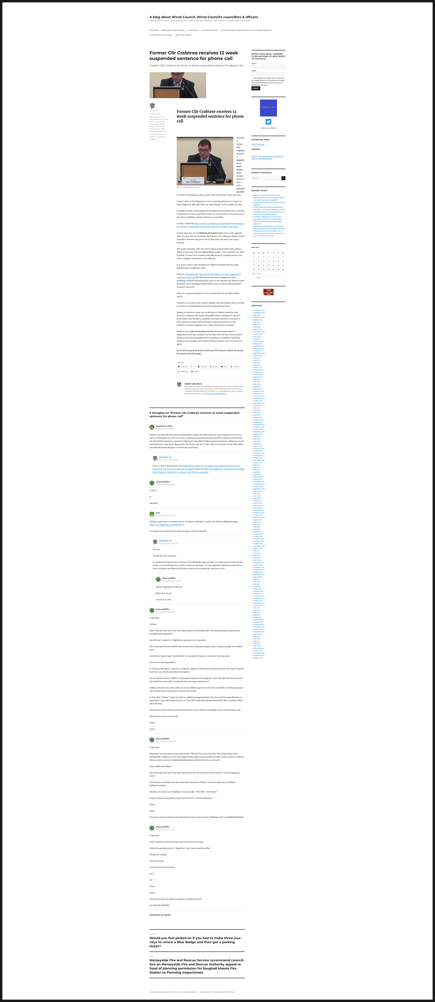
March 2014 (257, 560)
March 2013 (257, 589)
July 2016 (256, 494)
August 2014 (257, 548)
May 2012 (256, 613)
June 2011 (256, 639)
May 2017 (256, 470)
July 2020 (256, 379)
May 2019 (256, 413)
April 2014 (257, 558)
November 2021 (259, 348)
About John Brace (183, 35)
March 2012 (257, 617)
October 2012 (258, 601)
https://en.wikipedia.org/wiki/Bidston (167, 525)
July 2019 (256, 408)
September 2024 (259, 313)
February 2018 (258, 448)
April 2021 (257, 365)
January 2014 (258, 565)
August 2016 (257, 491)
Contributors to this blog (161, 35)
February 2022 (258, 341)
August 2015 (257, 520)
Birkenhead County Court (159, 119)
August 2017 (257, 463)
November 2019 (259, 398)
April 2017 (257, 472)
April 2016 (257, 501)
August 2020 (257, 377)
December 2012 (258, 596)
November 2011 (258, 627)
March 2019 (257, 417)
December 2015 (258, 510)
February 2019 (258, 420)
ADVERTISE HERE (257, 144)
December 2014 (258, 539)
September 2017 (259, 460)
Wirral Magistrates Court (158, 131)
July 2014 (256, 551)
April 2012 (257, 615)
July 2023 (256, 322)
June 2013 (256, 582)
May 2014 (256, 555)
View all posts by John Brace (216, 394)
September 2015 (259, 517)
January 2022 (258, 344)
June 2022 (257, 337)
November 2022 (259, 332)
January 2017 (258, 479)
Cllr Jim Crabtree (156, 122)
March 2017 (257, 475)
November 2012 (259, 598)
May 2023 (256, 325)
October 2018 (258, 429)
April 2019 (257, 415)
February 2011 (258, 648)
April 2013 (256, 586)
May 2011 (256, 641)
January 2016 (258, 508)
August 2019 (257, 406)
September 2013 (259, 575)
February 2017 (258, 477)
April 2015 (257, 529)
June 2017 (256, 467)
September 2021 (259, 353)
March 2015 (257, 532)
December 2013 (258, 567)
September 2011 (259, 632)
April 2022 (257, 339)
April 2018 (257, 444)
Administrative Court (157, 117)
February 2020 (258, 391)
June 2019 (256, 410)
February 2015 (258, 534)
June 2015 (256, 525)
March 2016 (257, 503)
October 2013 (258, 572)
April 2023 (257, 327)
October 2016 (258, 486)
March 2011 (257, 646)
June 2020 (257, 382)
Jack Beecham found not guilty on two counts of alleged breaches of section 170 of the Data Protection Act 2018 (269, 233)
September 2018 (259, 432)
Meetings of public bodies (173, 30)
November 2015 (259, 513)
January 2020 (258, 394)
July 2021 (256, 358)
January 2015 (258, 536)
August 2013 (257, 577)
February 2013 (258, 591)
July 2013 (256, 579)
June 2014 (256, 553)
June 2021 (256, 360)
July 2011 (256, 636)
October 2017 (258, 458)
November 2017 (259, 456)
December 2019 (259, 396)
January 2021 (258, 372)
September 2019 (259, 403)
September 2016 (259, 489)
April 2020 (257, 386)
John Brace (154, 111)
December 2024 (259, 310)
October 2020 (258, 375)
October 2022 (258, 334)
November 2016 (259, 484)
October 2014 (258, 544)
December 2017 (258, 453)
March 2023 (257, 329)
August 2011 (257, 634)
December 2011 (258, 624)
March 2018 (257, 446)
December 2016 (259, 482)
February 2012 (258, 620)
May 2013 (256, 584)
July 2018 (256, 436)
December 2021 (258, 346)
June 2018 (256, 439)
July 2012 (256, 608)
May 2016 (256, 498)
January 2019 (258, 422)
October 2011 (257, 629)
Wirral (158, 126)
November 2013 (258, 570)
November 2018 (259, 427)
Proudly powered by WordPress (223, 992)
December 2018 (258, 425)
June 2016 (256, 496)
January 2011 (257, 651)
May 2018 (256, 441)
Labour (152, 126)
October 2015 (258, 515)
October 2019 (258, 401)
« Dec (258, 278)
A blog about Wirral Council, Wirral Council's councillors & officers (204, 17)
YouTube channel (209, 30)
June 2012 (256, 610)
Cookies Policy (205, 992)
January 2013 (257, 594)
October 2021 (258, 351)
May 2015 (256, 527)
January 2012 (258, 622)
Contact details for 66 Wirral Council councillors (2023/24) (246, 30)
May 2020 (256, 384)
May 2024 (256, 315)
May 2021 (256, 363)
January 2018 (258, 451)
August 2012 (257, 605)
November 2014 (259, 541)
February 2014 (258, 563)
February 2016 (258, 505)
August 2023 (257, 320)
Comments (193, 30)
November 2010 (259, 655)
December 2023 (259, 317)
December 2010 (258, 653)
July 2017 (256, 465)
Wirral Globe (160, 129)
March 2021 (257, 367)
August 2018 (257, 434)
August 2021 (257, 356)
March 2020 (257, 389)
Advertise (154, 30)
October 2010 (258, 658)
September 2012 (259, 603)
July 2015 (256, 522)
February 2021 (258, 370)
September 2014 (259, 546)
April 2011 (256, 644)
